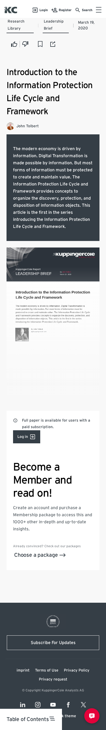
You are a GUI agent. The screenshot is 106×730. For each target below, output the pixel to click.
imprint (23, 670)
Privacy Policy (76, 670)
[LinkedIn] (22, 704)
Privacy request (53, 679)
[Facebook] (68, 704)
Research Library (16, 25)
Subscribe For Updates (53, 643)
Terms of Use (46, 670)
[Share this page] (53, 44)
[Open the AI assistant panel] (91, 715)
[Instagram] (38, 704)
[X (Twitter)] (83, 704)
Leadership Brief (54, 25)
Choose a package (36, 555)
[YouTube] (53, 704)
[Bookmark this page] (40, 44)
